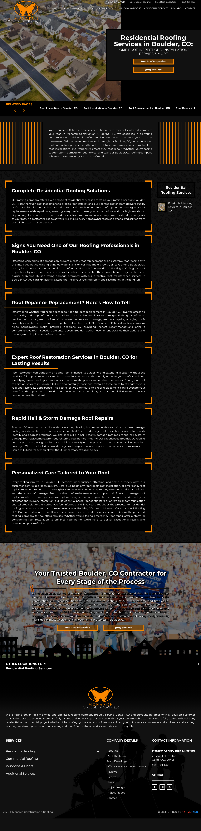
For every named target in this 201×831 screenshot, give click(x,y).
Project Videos (116, 792)
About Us (112, 750)
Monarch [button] (176, 8)
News (110, 782)
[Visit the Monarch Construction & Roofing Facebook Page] (154, 787)
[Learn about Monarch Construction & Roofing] (100, 698)
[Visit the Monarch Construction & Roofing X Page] (169, 787)
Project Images (116, 787)
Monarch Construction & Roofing (173, 750)
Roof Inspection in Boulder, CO (59, 108)
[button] (140, 2)
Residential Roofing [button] (76, 8)
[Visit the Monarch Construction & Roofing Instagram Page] (162, 787)
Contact (190, 8)
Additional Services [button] (156, 8)
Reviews (112, 771)
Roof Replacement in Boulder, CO (149, 108)
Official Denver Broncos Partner (126, 766)
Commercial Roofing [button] (103, 8)
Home (57, 8)
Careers (111, 777)
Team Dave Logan (118, 761)
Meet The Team (116, 756)
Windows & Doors (130, 8)
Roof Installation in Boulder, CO (103, 108)
